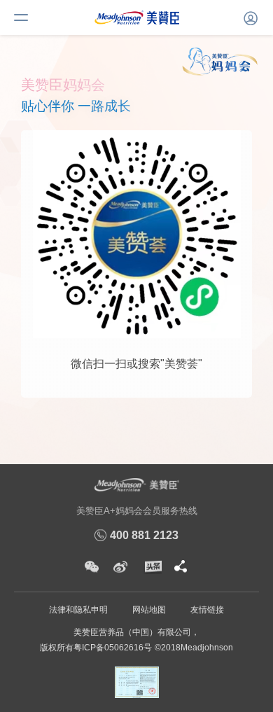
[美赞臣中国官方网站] (136, 17)
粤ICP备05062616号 (113, 647)
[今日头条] (152, 567)
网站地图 (149, 610)
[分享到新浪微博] (120, 567)
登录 (248, 16)
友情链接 (207, 610)
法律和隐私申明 (78, 610)
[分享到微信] (92, 567)
